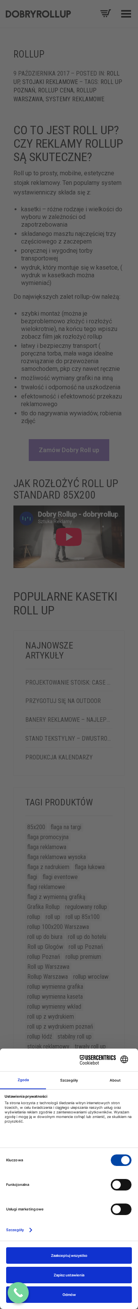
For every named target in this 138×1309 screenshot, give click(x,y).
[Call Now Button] (18, 1292)
